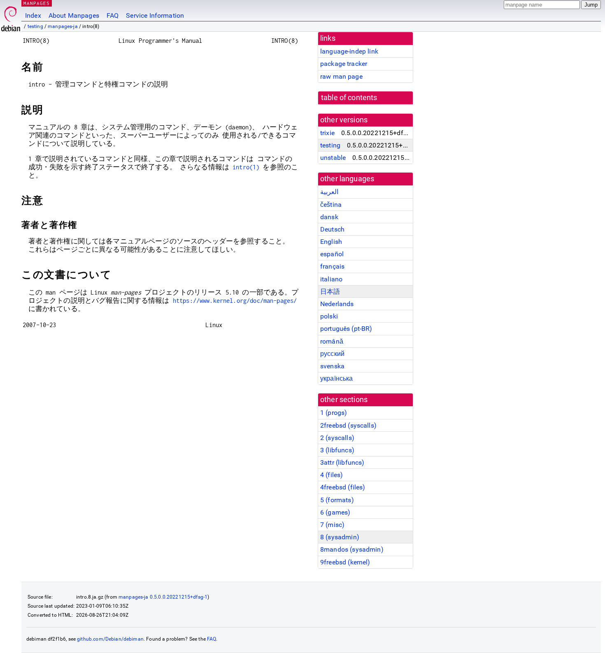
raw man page (341, 76)
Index (33, 15)
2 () (337, 438)
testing (35, 26)
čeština (331, 204)
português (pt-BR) (346, 328)
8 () (339, 537)
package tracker (343, 64)
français (332, 266)
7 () (332, 525)
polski (329, 316)
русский (332, 354)
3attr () (342, 462)
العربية (329, 192)
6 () (335, 512)
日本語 (330, 291)
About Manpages (74, 15)
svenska (332, 366)
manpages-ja (63, 26)
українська (336, 378)
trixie (327, 133)
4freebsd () (342, 487)
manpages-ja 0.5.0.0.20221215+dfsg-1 (163, 597)
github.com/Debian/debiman (110, 639)
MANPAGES (36, 3)
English (331, 242)
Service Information (155, 15)
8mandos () (352, 549)
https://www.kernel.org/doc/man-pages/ (235, 300)
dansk (329, 217)
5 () (337, 500)
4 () (331, 475)
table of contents (349, 98)
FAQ (113, 15)
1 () (333, 413)
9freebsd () (345, 562)
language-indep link (349, 51)
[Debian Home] (10, 16)
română (331, 341)
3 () (337, 450)
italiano (331, 279)
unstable (333, 157)
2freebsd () (348, 425)
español (332, 254)
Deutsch (332, 229)
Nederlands (337, 304)
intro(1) (246, 167)
